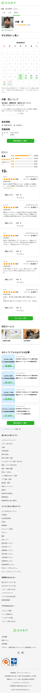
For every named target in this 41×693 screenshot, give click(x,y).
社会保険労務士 (6, 518)
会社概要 (4, 637)
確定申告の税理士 (7, 493)
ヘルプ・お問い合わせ (9, 589)
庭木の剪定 (5, 454)
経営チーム (5, 640)
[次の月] (37, 42)
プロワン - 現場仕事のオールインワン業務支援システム (19, 647)
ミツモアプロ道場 (7, 618)
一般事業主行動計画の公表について (20, 686)
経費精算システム (7, 550)
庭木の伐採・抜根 (7, 458)
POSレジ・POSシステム (9, 568)
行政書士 (4, 515)
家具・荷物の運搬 (7, 468)
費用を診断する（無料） (20, 141)
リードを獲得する (7, 614)
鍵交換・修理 (6, 483)
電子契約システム (7, 554)
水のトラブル (10, 429)
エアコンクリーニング (9, 440)
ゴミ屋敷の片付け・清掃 (9, 475)
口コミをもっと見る (20, 318)
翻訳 (3, 536)
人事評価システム (7, 557)
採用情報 (4, 644)
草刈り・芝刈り (6, 472)
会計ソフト (5, 539)
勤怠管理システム (7, 543)
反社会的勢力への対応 (29, 676)
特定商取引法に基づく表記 (13, 676)
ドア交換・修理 (6, 479)
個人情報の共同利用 (28, 679)
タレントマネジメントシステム (11, 571)
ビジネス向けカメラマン (9, 511)
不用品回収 (5, 451)
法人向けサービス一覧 (9, 586)
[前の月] (3, 42)
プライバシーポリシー (24, 673)
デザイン (4, 532)
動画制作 (4, 525)
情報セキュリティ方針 (14, 679)
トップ (3, 429)
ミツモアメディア (7, 593)
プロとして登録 (6, 610)
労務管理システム (7, 561)
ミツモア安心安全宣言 (9, 596)
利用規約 (13, 673)
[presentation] (4, 12)
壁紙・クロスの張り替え (9, 465)
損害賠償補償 (6, 600)
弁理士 (4, 522)
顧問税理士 (5, 497)
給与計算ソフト (6, 547)
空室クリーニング (7, 486)
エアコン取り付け (7, 443)
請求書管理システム (8, 564)
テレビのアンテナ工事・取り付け (12, 461)
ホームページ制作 (7, 529)
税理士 (4, 490)
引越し (4, 447)
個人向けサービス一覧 (9, 582)
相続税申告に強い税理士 (9, 500)
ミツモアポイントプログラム (20, 682)
